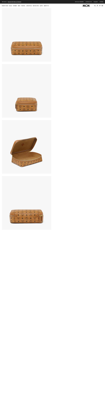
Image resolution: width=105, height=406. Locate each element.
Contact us (89, 1)
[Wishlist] (100, 5)
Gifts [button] (41, 5)
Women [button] (15, 5)
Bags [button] (10, 5)
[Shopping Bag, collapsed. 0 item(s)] (102, 5)
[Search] (95, 5)
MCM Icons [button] (36, 5)
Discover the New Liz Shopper (14, 1)
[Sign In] (97, 5)
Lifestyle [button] (29, 5)
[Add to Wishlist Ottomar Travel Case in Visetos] (93, 10)
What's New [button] (5, 5)
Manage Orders (79, 1)
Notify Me (78, 27)
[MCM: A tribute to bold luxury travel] (86, 6)
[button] (26, 34)
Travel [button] (23, 5)
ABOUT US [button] (46, 5)
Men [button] (19, 5)
